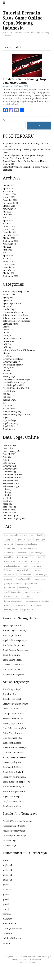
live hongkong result (13, 365)
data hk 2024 (9, 510)
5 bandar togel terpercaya (15, 535)
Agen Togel (40, 540)
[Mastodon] (11, 110)
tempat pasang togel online (37, 601)
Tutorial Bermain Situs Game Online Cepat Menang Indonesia (23, 20)
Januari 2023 (9, 229)
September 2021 (10, 276)
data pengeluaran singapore (16, 321)
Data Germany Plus (12, 451)
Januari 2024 (9, 197)
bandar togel (9, 548)
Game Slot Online (11, 709)
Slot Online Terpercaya (14, 645)
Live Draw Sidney (11, 362)
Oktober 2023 (9, 206)
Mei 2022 (7, 253)
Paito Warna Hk (10, 480)
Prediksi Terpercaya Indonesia (18, 821)
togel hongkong (19, 605)
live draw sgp (41, 575)
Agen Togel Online (12, 303)
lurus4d (7, 371)
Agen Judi (8, 540)
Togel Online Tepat (12, 796)
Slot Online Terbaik (12, 669)
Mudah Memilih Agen (13, 787)
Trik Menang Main (12, 806)
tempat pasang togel (12, 601)
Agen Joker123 (10, 297)
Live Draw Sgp (9, 472)
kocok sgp (7, 501)
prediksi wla (9, 391)
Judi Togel (8, 347)
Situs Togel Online (12, 635)
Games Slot (8, 330)
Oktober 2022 (9, 238)
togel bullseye (9, 420)
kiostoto (38, 570)
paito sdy (7, 489)
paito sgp (7, 492)
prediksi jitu (9, 588)
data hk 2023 (9, 561)
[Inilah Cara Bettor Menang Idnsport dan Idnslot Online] (27, 76)
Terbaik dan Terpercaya (14, 748)
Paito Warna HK (23, 579)
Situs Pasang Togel (12, 699)
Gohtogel (7, 335)
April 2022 (8, 256)
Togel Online (9, 426)
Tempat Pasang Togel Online (16, 414)
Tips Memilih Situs (12, 743)
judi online (36, 566)
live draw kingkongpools (15, 518)
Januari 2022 (9, 264)
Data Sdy (7, 457)
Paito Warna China (12, 477)
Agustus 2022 (9, 244)
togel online (36, 605)
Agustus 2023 (9, 209)
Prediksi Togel (10, 840)
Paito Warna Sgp (11, 486)
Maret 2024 (8, 191)
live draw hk (9, 575)
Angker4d (7, 306)
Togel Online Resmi (12, 660)
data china (8, 557)
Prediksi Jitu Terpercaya (14, 836)
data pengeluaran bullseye (16, 315)
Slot (4, 403)
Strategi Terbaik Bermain (15, 757)
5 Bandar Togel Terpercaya (16, 292)
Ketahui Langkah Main (14, 791)
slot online (27, 597)
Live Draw (7, 356)
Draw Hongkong (10, 324)
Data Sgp (7, 460)
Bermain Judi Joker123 (14, 762)
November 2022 (10, 235)
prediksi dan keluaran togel (16, 379)
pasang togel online (12, 583)
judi (25, 566)
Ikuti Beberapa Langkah (14, 728)
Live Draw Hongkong (13, 359)
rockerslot (7, 933)
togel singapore (11, 610)
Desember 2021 (10, 267)
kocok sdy (7, 504)
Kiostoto (7, 353)
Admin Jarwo (9, 295)
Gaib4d (6, 327)
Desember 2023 (10, 200)
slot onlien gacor (11, 597)
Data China (8, 448)
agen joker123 (37, 535)
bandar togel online (28, 548)
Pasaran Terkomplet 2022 (15, 665)
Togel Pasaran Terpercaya (15, 650)
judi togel (8, 570)
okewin (6, 943)
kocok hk (7, 498)
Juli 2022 (7, 247)
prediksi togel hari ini (13, 385)
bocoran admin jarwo (13, 312)
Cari (4, 120)
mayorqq (8, 579)
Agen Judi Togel (24, 540)
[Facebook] (5, 110)
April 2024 (8, 188)
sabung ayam (9, 400)
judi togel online (23, 570)
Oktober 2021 (9, 273)
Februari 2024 (9, 194)
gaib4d (6, 885)
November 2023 (10, 203)
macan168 (7, 919)
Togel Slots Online (11, 655)
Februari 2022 (9, 261)
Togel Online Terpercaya (15, 640)
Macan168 (7, 373)
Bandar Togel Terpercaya (15, 553)
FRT (34, 962)
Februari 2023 (9, 226)
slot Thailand (9, 409)
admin (9, 86)
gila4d (6, 894)
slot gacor (36, 592)
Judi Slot (7, 344)
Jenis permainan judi (13, 713)
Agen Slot (7, 300)
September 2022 (10, 241)
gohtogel (7, 914)
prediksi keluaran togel (14, 382)
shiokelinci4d (9, 924)
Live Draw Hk (9, 466)
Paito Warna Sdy (11, 483)
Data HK (41, 557)
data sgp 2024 (9, 507)
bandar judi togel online (27, 544)
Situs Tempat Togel (12, 689)
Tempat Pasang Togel (13, 411)
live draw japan (10, 515)
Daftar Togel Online (12, 733)
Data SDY (23, 561)
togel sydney (27, 610)
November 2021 (10, 270)
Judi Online (8, 341)
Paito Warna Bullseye (13, 475)
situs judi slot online (12, 592)
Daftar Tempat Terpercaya (15, 704)
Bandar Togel (9, 309)
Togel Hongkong (10, 423)
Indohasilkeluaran (12, 338)
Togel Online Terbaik (13, 772)
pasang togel (39, 579)
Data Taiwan (9, 463)
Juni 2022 (7, 250)
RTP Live (7, 394)
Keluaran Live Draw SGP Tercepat (19, 350)
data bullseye (36, 553)
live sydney (8, 368)
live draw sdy (25, 575)
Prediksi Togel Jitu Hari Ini (16, 388)
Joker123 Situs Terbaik (14, 752)
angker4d (8, 544)
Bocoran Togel (9, 845)
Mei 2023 (7, 218)
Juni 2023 (7, 215)
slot (26, 592)
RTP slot (7, 397)
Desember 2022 (10, 232)
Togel (5, 417)
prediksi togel (25, 588)
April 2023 (8, 220)
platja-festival (31, 583)
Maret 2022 (8, 258)
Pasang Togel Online (13, 723)
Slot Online (8, 406)
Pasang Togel (9, 376)
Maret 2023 (8, 223)
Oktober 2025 (9, 185)
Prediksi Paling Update (14, 826)
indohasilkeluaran (12, 566)
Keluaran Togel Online (14, 831)
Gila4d (6, 333)
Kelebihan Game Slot (13, 718)
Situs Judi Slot (9, 694)
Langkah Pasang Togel (13, 801)
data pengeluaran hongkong (16, 318)
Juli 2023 (7, 212)
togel (6, 605)
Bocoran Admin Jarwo (13, 674)
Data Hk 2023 (9, 454)
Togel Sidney (9, 429)
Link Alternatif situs (12, 738)
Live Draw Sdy (9, 469)
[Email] (16, 110)
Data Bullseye (9, 445)
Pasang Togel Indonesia (14, 777)
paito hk (7, 495)
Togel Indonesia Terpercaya (16, 782)
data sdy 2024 (9, 513)
